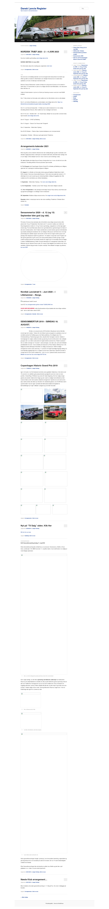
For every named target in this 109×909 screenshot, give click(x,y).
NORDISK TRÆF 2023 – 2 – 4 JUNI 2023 (40, 51)
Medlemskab (44, 40)
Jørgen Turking (32, 45)
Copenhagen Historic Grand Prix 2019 (39, 365)
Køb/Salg (27, 535)
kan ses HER (24, 247)
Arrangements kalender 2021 (35, 146)
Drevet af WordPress (58, 903)
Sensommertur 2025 (78, 56)
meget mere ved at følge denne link (56, 195)
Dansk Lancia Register (33, 8)
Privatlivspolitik (49, 903)
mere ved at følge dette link (49, 182)
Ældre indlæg (24, 897)
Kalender (27, 205)
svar (33, 284)
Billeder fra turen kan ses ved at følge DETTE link (33, 354)
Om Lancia (29, 40)
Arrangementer (28, 69)
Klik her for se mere (26, 532)
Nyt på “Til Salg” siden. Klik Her (36, 525)
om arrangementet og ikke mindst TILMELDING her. (39, 304)
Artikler (75, 96)
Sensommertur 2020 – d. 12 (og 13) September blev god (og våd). (80, 66)
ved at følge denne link (42, 58)
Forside (22, 40)
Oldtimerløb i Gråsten (78, 51)
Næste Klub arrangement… (34, 879)
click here (49, 66)
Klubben (36, 40)
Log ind (51, 40)
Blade (74, 98)
